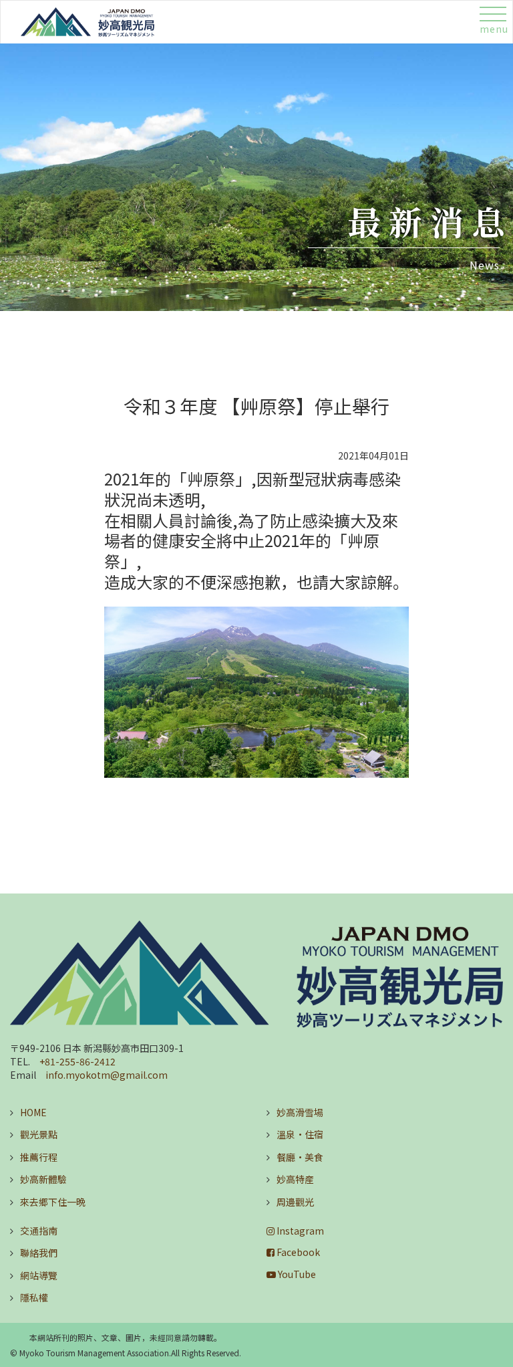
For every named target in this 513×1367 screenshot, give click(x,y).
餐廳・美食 (300, 1157)
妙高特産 (295, 1179)
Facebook (297, 1252)
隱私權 (34, 1297)
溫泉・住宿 (300, 1134)
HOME (33, 1112)
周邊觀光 (295, 1201)
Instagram (299, 1230)
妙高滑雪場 (300, 1112)
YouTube (296, 1274)
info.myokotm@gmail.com (106, 1074)
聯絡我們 (38, 1252)
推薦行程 (38, 1157)
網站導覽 (38, 1275)
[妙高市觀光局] (256, 974)
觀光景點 (38, 1134)
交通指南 (38, 1230)
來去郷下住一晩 (53, 1201)
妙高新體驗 (43, 1179)
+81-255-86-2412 (77, 1061)
